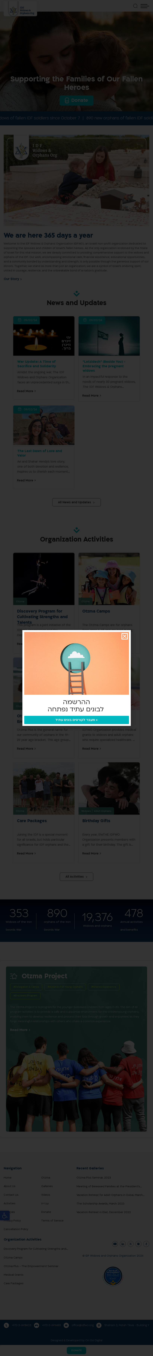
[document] (76, 678)
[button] (124, 636)
